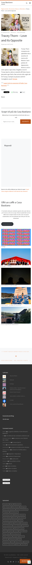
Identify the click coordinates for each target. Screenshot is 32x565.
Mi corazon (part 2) (16, 442)
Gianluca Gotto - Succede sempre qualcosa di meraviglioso (18, 388)
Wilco (17, 544)
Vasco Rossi (19, 541)
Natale (10, 531)
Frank (20, 520)
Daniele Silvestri (20, 515)
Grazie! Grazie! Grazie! (15, 392)
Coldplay (6, 512)
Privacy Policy (6, 479)
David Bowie (7, 517)
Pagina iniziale (4, 9)
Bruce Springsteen (8, 509)
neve (15, 531)
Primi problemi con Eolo (14, 461)
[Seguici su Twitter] (13, 562)
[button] (9, 57)
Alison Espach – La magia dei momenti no (11, 305)
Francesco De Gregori (10, 520)
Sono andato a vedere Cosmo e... (18, 396)
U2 (12, 541)
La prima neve (15, 458)
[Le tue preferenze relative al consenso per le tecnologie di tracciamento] (29, 562)
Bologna (23, 507)
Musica (17, 9)
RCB (19, 539)
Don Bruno (22, 517)
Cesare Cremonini (21, 509)
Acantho (5, 504)
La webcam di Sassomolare (14, 456)
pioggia (15, 536)
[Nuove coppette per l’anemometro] (16, 315)
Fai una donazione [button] (7, 224)
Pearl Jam (6, 533)
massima (25, 525)
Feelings (3, 246)
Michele (14, 79)
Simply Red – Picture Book (14, 454)
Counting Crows (8, 515)
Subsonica (6, 541)
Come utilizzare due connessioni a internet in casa (17, 435)
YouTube (24, 544)
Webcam (12, 380)
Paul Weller (22, 531)
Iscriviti (25, 121)
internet (5, 523)
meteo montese (8, 528)
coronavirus (14, 512)
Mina (4, 531)
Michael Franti (19, 528)
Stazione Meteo (13, 376)
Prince (22, 536)
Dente (14, 517)
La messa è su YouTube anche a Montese (19, 447)
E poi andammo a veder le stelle (9, 285)
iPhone (17, 523)
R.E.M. (5, 539)
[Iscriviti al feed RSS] (8, 562)
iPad (11, 523)
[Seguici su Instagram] (15, 562)
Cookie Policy (6, 483)
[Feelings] (16, 237)
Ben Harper (6, 507)
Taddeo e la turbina (11, 466)
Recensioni (11, 9)
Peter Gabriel (7, 536)
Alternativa (22, 9)
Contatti (11, 400)
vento (26, 541)
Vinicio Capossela (8, 544)
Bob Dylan (15, 507)
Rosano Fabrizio (6, 458)
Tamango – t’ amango (6, 266)
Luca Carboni (7, 525)
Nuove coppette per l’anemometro (9, 324)
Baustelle (17, 504)
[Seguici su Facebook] (10, 562)
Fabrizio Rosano (6, 449)
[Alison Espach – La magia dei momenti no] (16, 295)
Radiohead (13, 539)
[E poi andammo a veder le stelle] (16, 276)
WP (11, 557)
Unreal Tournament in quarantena (15, 445)
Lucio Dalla (16, 525)
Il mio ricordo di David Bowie (16, 404)
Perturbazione (15, 533)
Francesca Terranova (7, 438)
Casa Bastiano (12, 555)
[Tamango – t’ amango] (16, 256)
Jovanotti (24, 523)
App (11, 504)
